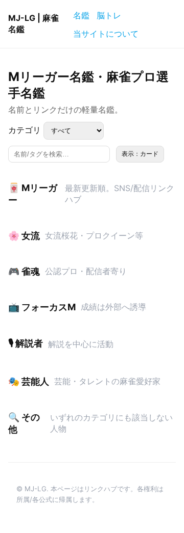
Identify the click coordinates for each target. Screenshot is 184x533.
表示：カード (140, 153)
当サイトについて (106, 34)
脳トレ (109, 15)
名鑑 (81, 15)
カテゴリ (25, 130)
